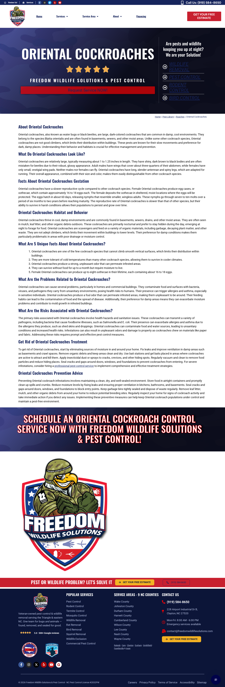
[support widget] (216, 680)
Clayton (130, 645)
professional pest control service (74, 366)
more (128, 648)
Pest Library (168, 117)
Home (158, 117)
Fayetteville (119, 648)
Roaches (180, 117)
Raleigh (117, 645)
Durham (138, 645)
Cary (124, 645)
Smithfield (147, 645)
